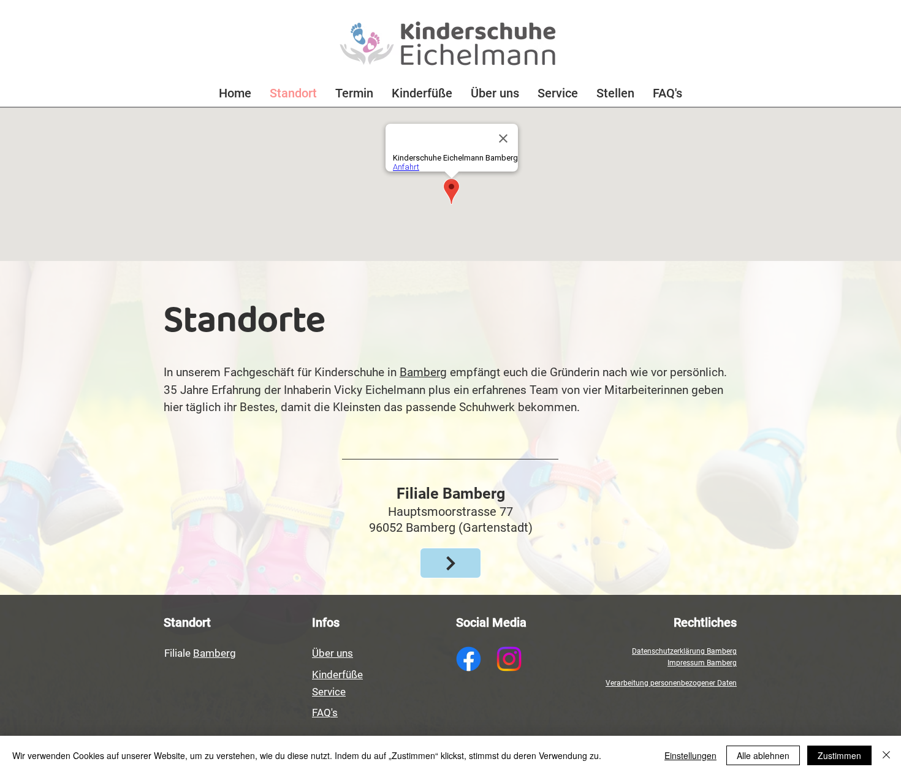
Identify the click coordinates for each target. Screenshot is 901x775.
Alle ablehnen (763, 755)
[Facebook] (468, 659)
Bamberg (423, 372)
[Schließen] (886, 755)
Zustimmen (839, 755)
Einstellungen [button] (690, 755)
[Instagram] (509, 659)
